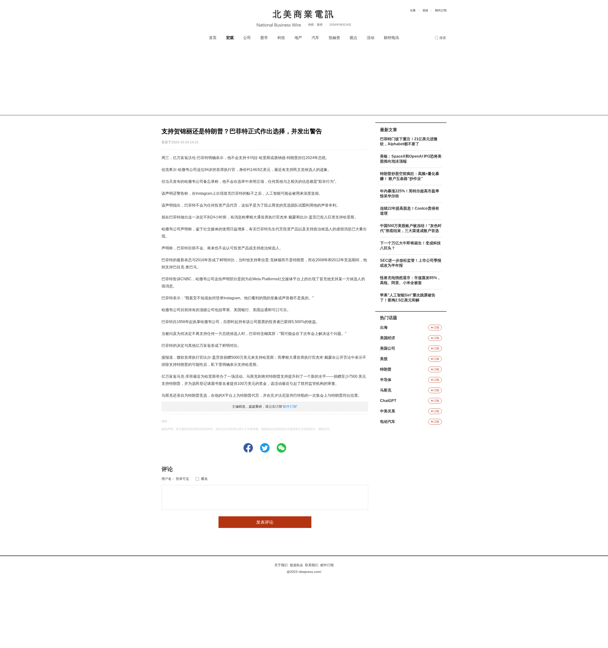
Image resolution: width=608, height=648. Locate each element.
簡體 (311, 24)
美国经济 (387, 338)
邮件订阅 (289, 406)
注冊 (413, 10)
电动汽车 (387, 422)
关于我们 (281, 565)
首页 (213, 38)
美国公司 (387, 348)
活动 (370, 38)
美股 (384, 359)
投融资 (334, 38)
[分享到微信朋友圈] (281, 448)
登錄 (425, 10)
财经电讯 (391, 38)
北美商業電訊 (304, 14)
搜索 (442, 38)
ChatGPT (388, 401)
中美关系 (387, 411)
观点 (353, 38)
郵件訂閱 (440, 10)
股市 (264, 38)
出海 (384, 327)
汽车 (315, 38)
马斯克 (385, 390)
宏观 (230, 38)
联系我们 (311, 565)
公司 (247, 38)
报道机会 (296, 565)
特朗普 (385, 369)
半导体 (385, 380)
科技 (281, 38)
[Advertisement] (304, 79)
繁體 (320, 24)
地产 (298, 38)
